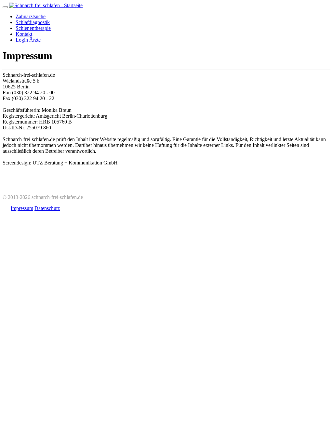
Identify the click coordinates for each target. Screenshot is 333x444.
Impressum (22, 208)
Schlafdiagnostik (33, 22)
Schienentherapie (33, 28)
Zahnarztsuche (31, 16)
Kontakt (24, 34)
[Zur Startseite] (46, 5)
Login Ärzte (28, 40)
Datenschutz (47, 208)
